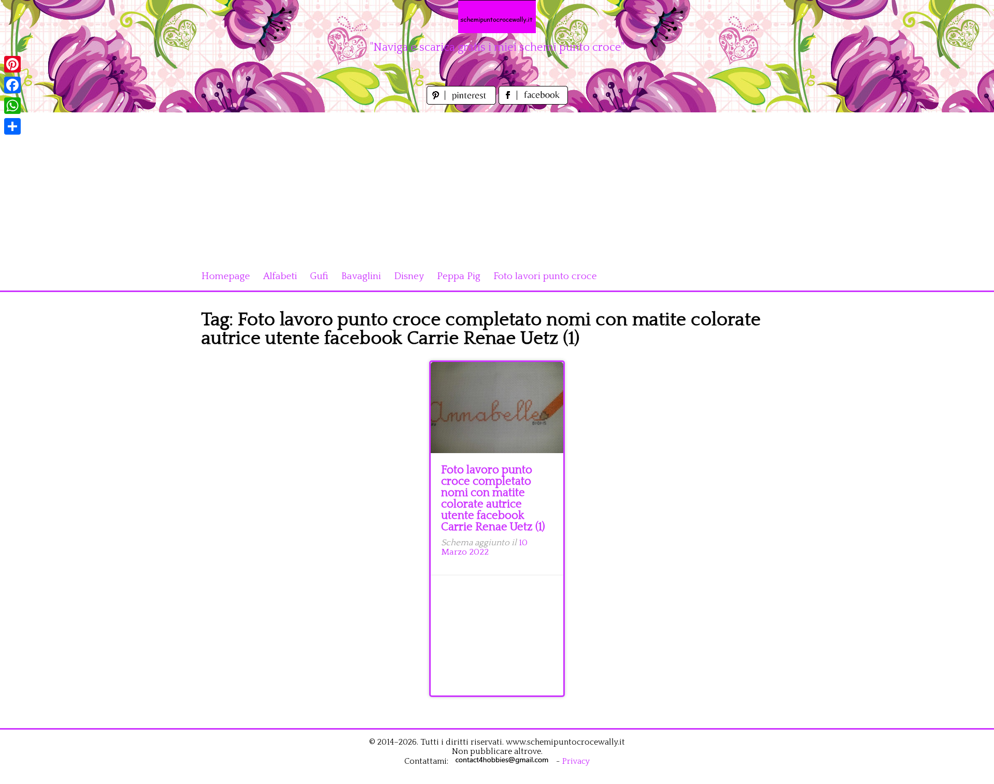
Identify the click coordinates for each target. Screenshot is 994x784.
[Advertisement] (497, 184)
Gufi (319, 276)
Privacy (576, 761)
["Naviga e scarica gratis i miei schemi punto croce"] (497, 16)
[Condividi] (12, 126)
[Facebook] (12, 85)
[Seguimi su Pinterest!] (463, 101)
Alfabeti (280, 276)
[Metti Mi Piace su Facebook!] (533, 101)
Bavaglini (361, 276)
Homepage (225, 276)
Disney (409, 276)
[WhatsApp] (12, 105)
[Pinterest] (12, 64)
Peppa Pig (458, 276)
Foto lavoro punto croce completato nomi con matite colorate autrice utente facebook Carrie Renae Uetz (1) (493, 498)
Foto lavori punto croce (545, 276)
